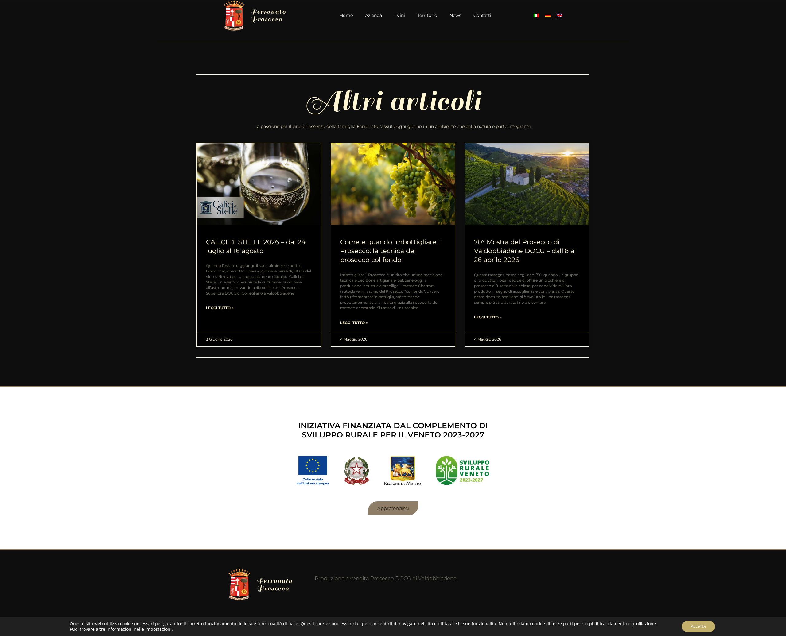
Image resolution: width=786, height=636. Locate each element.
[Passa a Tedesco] (548, 15)
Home (346, 15)
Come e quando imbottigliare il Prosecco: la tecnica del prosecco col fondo (391, 251)
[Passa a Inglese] (560, 15)
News (455, 15)
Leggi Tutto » (220, 308)
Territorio (427, 15)
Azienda (373, 15)
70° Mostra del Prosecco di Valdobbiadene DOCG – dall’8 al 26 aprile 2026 (525, 251)
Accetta (698, 626)
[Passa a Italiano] (536, 15)
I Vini (399, 15)
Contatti (482, 15)
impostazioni (158, 629)
